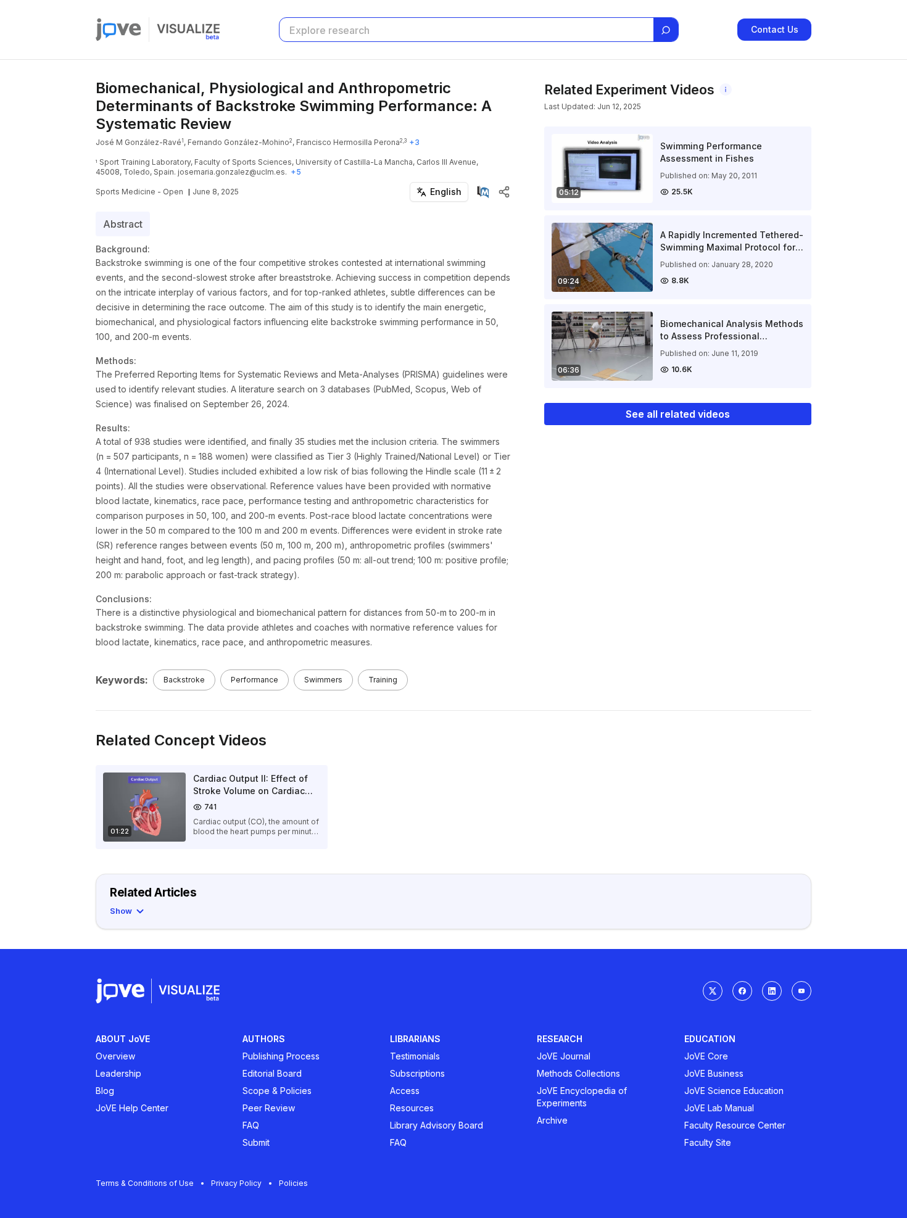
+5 (296, 171)
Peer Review (268, 1108)
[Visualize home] (188, 29)
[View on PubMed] (483, 192)
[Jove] (118, 29)
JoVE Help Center (132, 1108)
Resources (412, 1108)
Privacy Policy (236, 1183)
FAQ (250, 1125)
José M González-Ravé (138, 142)
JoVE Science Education (734, 1090)
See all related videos (678, 414)
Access (405, 1090)
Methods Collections (578, 1073)
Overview (115, 1056)
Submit (256, 1142)
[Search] (665, 30)
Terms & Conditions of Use (145, 1183)
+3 (414, 142)
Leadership (118, 1073)
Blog (105, 1090)
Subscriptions (417, 1073)
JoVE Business (713, 1073)
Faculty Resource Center (734, 1125)
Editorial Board (272, 1073)
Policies (293, 1183)
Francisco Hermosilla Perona (348, 142)
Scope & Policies (277, 1090)
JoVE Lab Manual (719, 1108)
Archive (552, 1120)
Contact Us (774, 29)
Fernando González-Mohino (238, 142)
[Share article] (504, 192)
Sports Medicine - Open (139, 191)
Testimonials (415, 1056)
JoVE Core (706, 1056)
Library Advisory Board (436, 1125)
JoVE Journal (563, 1056)
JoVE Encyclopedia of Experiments (582, 1096)
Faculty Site (707, 1142)
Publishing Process (281, 1056)
